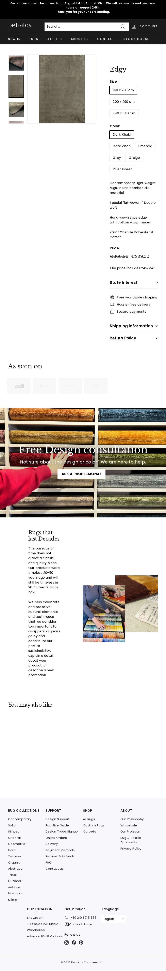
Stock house (136, 39)
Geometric (16, 844)
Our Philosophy (132, 819)
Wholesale (128, 825)
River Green (122, 169)
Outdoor (14, 881)
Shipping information (131, 326)
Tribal (12, 875)
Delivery (52, 844)
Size (113, 81)
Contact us (55, 868)
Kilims (12, 899)
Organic (14, 862)
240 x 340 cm (124, 113)
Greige (134, 157)
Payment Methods (60, 850)
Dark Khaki (122, 134)
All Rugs (89, 819)
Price (114, 248)
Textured (15, 856)
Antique (14, 887)
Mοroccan (15, 893)
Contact (106, 39)
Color (115, 126)
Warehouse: (36, 930)
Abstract (15, 868)
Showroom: (36, 917)
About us (80, 39)
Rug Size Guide (57, 825)
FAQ (49, 862)
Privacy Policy (131, 848)
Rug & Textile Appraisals (130, 840)
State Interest (124, 282)
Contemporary (20, 819)
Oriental (14, 838)
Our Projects (130, 831)
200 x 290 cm (124, 101)
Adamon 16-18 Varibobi (45, 936)
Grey (117, 157)
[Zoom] (62, 89)
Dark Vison (122, 146)
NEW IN (14, 39)
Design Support (58, 819)
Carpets (55, 39)
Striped (14, 831)
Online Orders (56, 838)
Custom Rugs (93, 825)
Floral (12, 850)
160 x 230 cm (123, 90)
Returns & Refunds (60, 856)
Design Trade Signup (62, 831)
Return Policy (123, 338)
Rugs (33, 39)
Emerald (145, 146)
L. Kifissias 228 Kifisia (43, 924)
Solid (12, 825)
